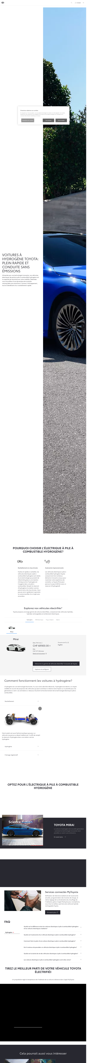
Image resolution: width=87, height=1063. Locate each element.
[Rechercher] (71, 2)
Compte (79, 2)
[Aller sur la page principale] (2, 2)
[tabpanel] (53, 943)
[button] (44, 654)
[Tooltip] (50, 646)
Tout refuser (48, 120)
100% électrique (39, 619)
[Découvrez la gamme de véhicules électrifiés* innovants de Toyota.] (15, 647)
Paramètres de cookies (27, 120)
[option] (11, 629)
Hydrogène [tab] (9, 932)
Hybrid (57, 619)
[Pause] (40, 708)
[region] (43, 115)
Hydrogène (29, 619)
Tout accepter (61, 120)
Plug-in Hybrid (49, 619)
